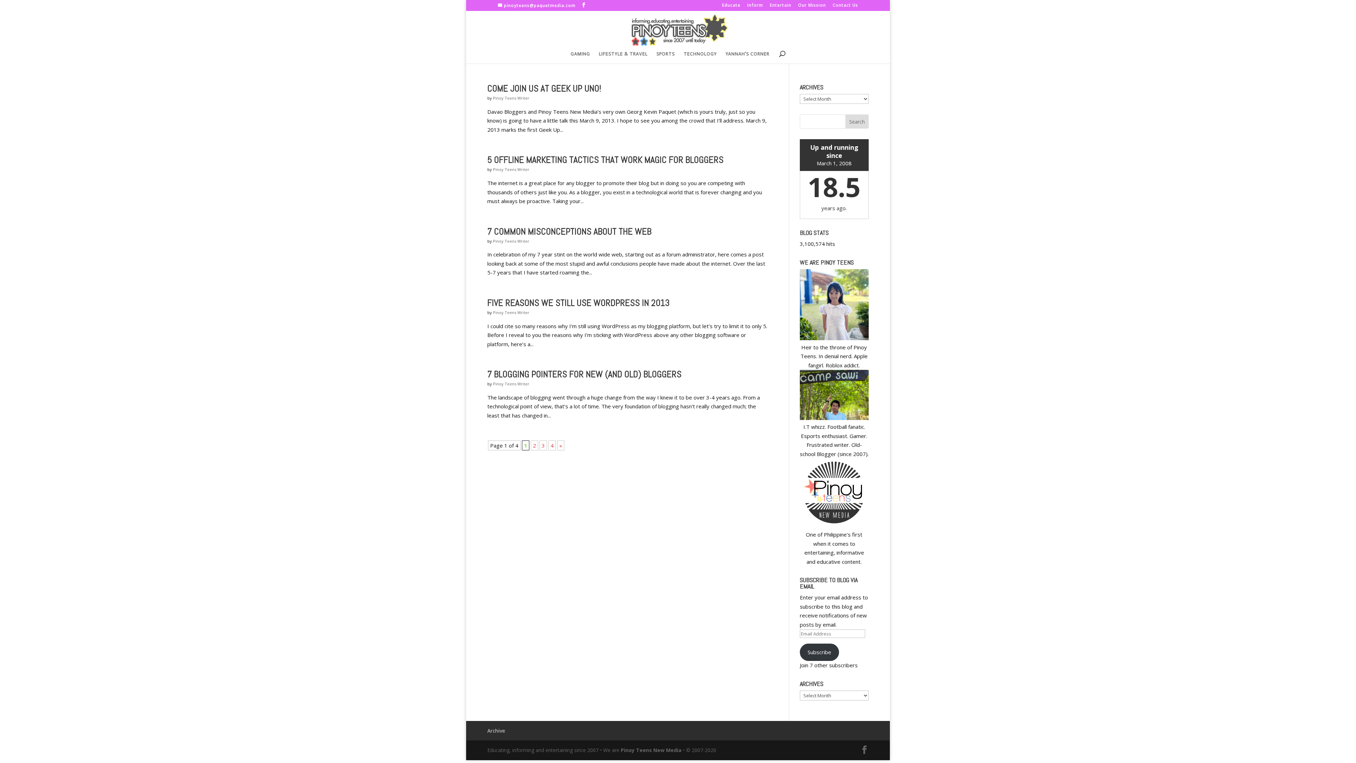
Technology (700, 54)
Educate (731, 5)
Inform (755, 5)
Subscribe (819, 652)
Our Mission (812, 5)
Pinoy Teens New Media (651, 750)
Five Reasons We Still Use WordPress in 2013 (578, 303)
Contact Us (845, 5)
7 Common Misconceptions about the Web (569, 231)
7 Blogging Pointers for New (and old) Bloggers (584, 374)
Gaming (580, 54)
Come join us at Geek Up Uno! (544, 88)
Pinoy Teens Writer (511, 98)
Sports (665, 54)
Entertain (780, 5)
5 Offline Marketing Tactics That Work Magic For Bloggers (605, 160)
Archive (496, 730)
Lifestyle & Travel (623, 54)
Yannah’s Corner (747, 54)
